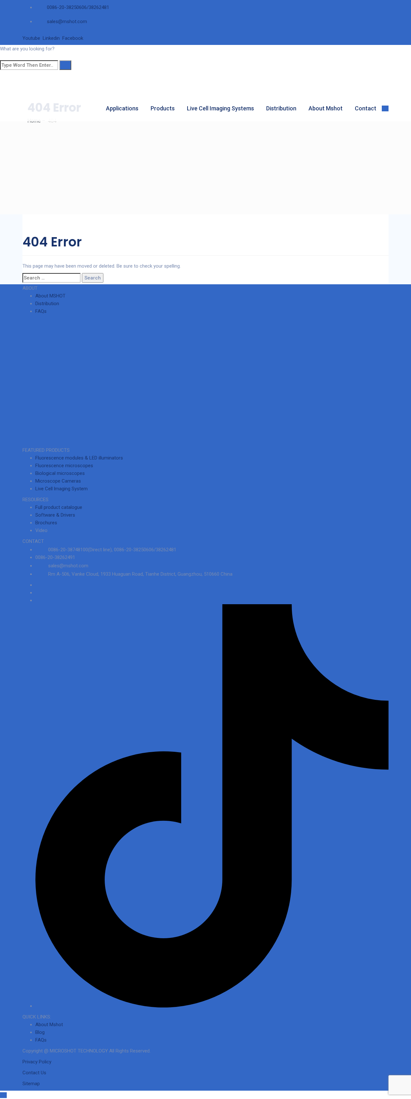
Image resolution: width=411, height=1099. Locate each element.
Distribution (281, 108)
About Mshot (326, 108)
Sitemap (31, 1083)
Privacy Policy (36, 1062)
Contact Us (34, 1073)
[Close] (3, 56)
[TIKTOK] (212, 1006)
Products (163, 108)
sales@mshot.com (67, 21)
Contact (365, 108)
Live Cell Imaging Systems (220, 108)
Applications (122, 108)
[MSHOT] (80, 79)
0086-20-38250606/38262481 (78, 7)
